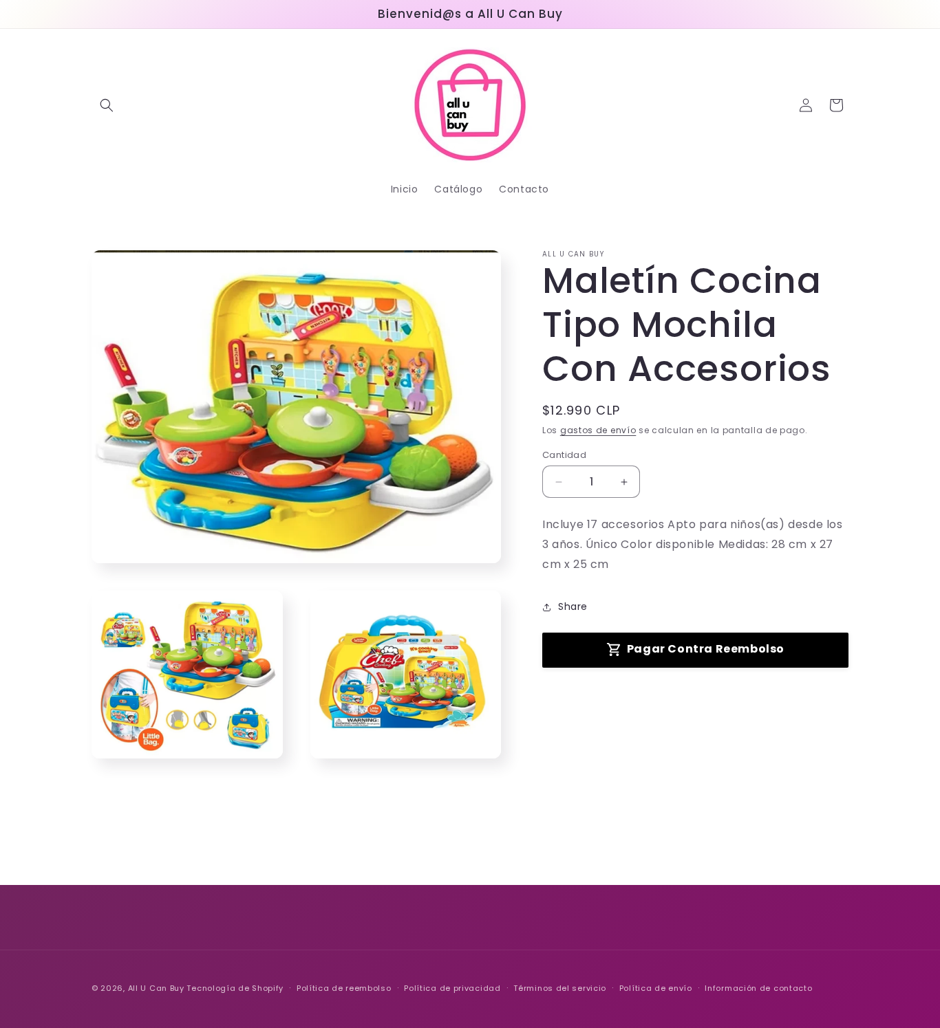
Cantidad (564, 454)
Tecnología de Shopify (235, 988)
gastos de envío (598, 430)
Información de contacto (758, 988)
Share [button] (573, 606)
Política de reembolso (344, 988)
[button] (107, 105)
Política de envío (655, 988)
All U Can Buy (156, 988)
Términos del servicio (559, 988)
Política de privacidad (452, 988)
